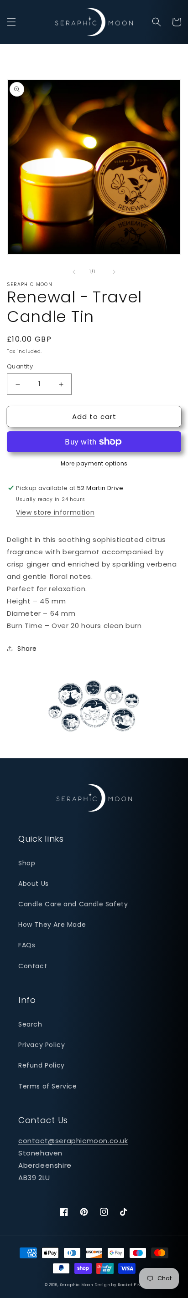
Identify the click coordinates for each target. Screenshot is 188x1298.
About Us (33, 883)
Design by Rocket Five (118, 1285)
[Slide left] (74, 272)
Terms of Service (47, 1086)
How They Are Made (52, 924)
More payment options (94, 463)
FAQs (26, 945)
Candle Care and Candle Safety (73, 904)
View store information (55, 512)
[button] (11, 22)
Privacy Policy (41, 1044)
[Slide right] (114, 272)
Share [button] (27, 648)
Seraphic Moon (76, 1285)
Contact (32, 966)
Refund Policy (41, 1065)
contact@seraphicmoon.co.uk (73, 1140)
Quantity (20, 366)
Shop (26, 863)
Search (30, 1024)
